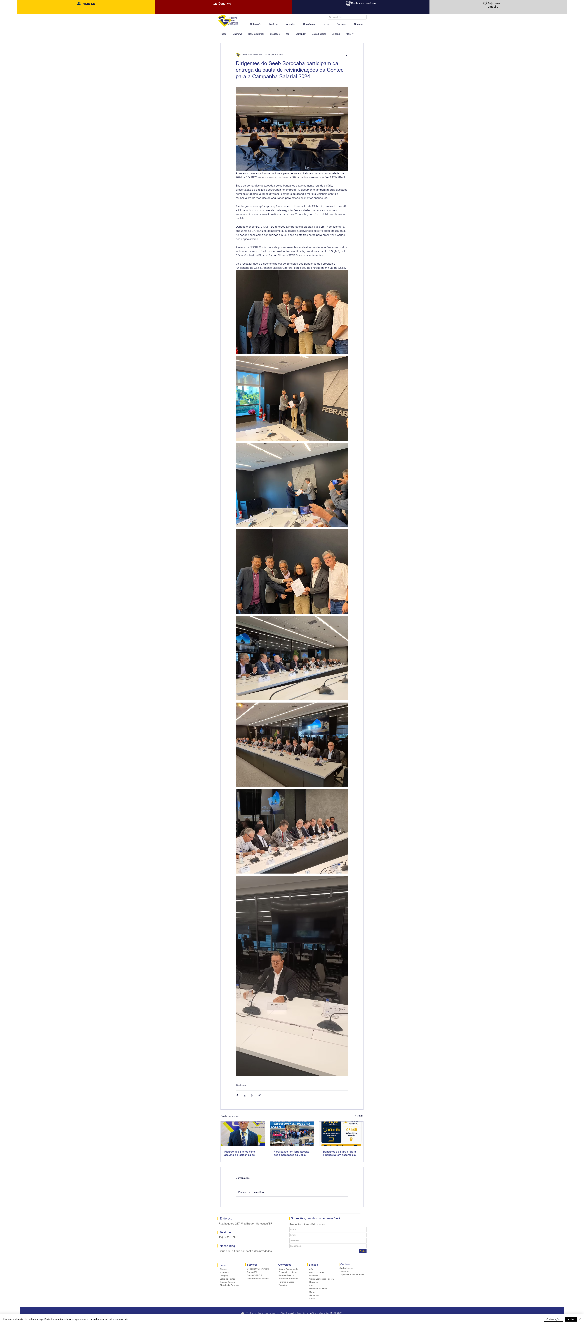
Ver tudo (359, 1115)
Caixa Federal (319, 34)
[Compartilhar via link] (259, 1095)
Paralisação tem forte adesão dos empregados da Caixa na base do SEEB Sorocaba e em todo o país (291, 1153)
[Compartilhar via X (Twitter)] (244, 1095)
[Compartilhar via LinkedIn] (252, 1095)
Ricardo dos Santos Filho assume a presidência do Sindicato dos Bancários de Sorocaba (240, 1153)
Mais (348, 34)
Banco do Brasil (256, 34)
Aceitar (570, 1319)
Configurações (553, 1319)
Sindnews (237, 34)
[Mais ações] (346, 55)
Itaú (287, 34)
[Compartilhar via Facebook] (237, 1095)
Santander (300, 34)
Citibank (336, 34)
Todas (223, 34)
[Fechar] (580, 1319)
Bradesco (275, 34)
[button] (326, 23)
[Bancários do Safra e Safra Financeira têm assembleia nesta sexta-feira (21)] (341, 1134)
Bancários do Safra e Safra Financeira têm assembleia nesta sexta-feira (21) (339, 1153)
